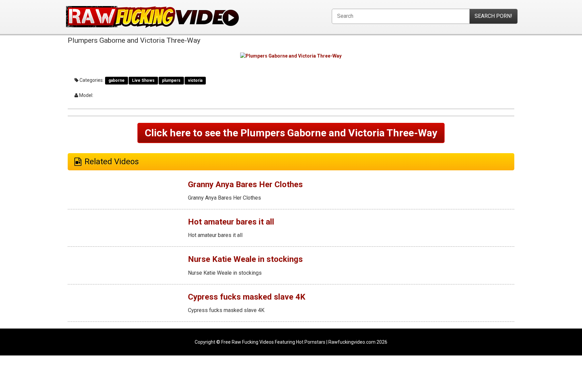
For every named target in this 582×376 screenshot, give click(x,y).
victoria (195, 80)
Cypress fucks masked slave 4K (246, 297)
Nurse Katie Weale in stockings (245, 259)
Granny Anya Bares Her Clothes (245, 184)
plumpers (171, 80)
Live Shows (143, 80)
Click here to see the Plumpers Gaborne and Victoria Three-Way (291, 133)
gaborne (116, 80)
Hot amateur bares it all (231, 222)
